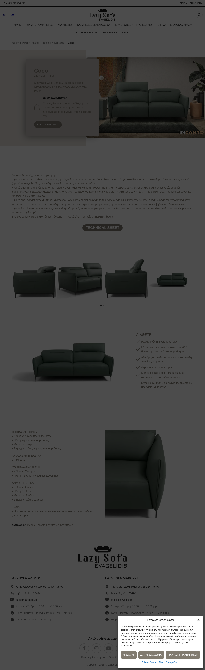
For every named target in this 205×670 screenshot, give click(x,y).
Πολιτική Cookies (149, 662)
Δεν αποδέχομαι (151, 654)
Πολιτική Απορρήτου (168, 662)
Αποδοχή (129, 654)
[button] (198, 620)
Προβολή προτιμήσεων (182, 654)
